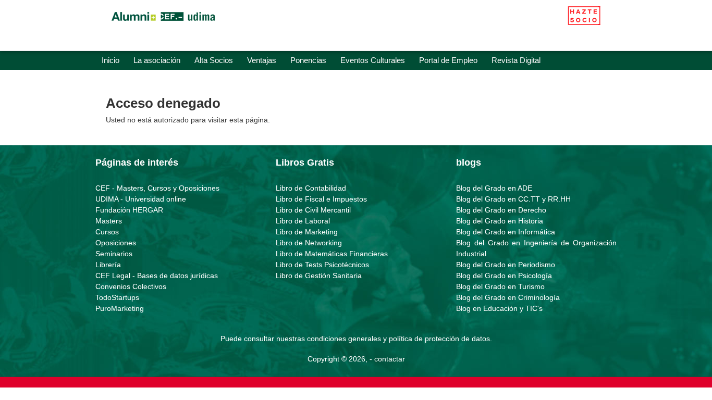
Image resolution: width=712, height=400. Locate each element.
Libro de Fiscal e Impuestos (321, 199)
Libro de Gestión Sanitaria (319, 275)
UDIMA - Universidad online (140, 199)
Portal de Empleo (448, 60)
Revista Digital (516, 60)
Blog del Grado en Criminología (508, 297)
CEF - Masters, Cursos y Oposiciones (157, 188)
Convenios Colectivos (130, 286)
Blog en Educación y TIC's (499, 308)
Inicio (110, 60)
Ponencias (308, 60)
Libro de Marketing (307, 232)
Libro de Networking (309, 243)
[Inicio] (163, 23)
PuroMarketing (119, 308)
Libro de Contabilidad (311, 188)
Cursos (107, 232)
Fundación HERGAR (129, 210)
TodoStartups (117, 297)
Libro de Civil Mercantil (313, 210)
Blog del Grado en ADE (494, 188)
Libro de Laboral (303, 221)
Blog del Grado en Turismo (500, 286)
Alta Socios (213, 60)
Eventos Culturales (372, 60)
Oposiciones (115, 243)
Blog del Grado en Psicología (504, 275)
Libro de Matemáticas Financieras (332, 253)
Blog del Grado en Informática (505, 232)
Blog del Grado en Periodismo (505, 264)
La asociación (156, 60)
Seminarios (113, 253)
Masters (108, 221)
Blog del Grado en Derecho (501, 210)
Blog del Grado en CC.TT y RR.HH (513, 199)
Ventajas (261, 60)
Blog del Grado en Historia (499, 221)
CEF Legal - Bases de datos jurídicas (156, 275)
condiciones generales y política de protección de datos (398, 338)
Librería (108, 264)
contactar (389, 359)
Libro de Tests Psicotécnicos (322, 264)
